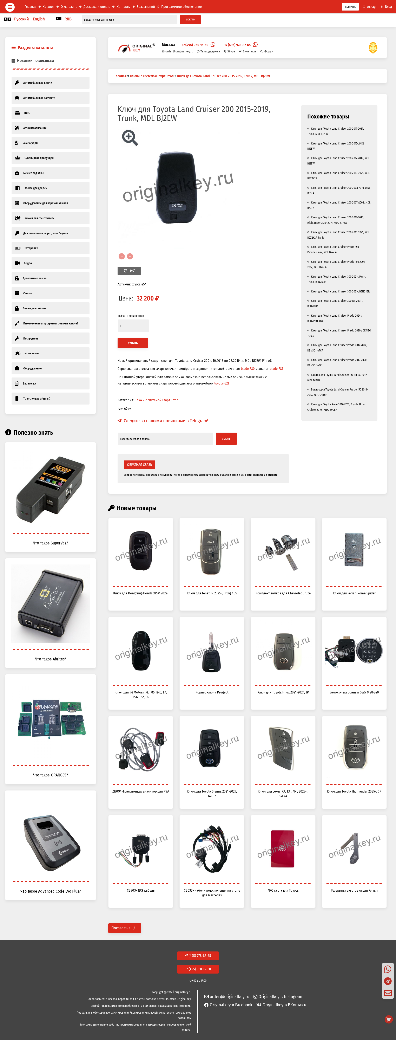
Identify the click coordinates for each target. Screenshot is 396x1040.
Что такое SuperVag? (50, 543)
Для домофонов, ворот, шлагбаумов (45, 233)
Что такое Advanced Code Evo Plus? (50, 891)
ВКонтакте (250, 51)
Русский (21, 19)
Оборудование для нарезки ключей (45, 203)
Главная (31, 7)
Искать (190, 19)
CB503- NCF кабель (141, 890)
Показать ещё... (124, 928)
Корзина (350, 6)
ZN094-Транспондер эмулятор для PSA (140, 791)
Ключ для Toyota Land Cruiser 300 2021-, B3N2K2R (340, 291)
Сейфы (27, 293)
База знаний (146, 7)
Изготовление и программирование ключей (51, 323)
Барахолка (29, 383)
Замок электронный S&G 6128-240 (354, 692)
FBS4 (27, 113)
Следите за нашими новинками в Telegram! (166, 421)
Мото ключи (32, 353)
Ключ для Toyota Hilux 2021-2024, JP (283, 692)
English (39, 19)
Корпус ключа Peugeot (212, 692)
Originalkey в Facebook (231, 1005)
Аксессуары (30, 143)
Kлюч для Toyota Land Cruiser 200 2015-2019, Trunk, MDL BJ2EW (223, 76)
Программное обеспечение (181, 7)
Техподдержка (210, 51)
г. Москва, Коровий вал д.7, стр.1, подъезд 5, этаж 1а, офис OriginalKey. (148, 999)
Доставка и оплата (97, 7)
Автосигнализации (35, 128)
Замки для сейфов (34, 308)
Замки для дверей (36, 188)
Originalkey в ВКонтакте (285, 1005)
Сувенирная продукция (39, 158)
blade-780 (248, 369)
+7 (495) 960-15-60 (195, 45)
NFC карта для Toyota (283, 890)
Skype (231, 51)
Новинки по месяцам (35, 60)
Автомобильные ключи (37, 83)
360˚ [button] (132, 270)
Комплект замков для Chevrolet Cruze (283, 593)
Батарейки (31, 248)
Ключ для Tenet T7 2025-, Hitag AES (212, 593)
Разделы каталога (35, 47)
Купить (132, 343)
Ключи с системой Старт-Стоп (152, 76)
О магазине (69, 7)
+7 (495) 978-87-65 (237, 45)
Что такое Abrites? (50, 659)
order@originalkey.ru (179, 51)
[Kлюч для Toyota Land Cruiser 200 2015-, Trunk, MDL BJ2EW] (203, 187)
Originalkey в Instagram (280, 996)
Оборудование (32, 368)
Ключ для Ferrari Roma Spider (354, 593)
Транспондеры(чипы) (36, 398)
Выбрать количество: (131, 316)
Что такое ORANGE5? (50, 775)
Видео (28, 263)
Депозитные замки (35, 278)
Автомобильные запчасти (39, 98)
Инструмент (30, 338)
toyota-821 (221, 383)
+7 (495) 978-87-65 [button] (198, 956)
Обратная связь (139, 465)
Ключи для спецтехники (39, 218)
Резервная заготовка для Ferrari (354, 890)
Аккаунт (373, 7)
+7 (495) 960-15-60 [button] (198, 969)
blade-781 (276, 369)
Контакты (124, 7)
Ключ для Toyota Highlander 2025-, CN (354, 791)
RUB (68, 19)
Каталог (48, 7)
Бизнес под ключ (33, 173)
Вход (388, 7)
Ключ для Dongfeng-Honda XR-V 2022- (140, 593)
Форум (268, 51)
